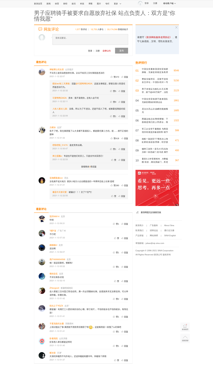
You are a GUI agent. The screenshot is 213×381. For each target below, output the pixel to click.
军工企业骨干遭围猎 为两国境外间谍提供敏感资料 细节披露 (155, 132)
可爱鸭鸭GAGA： (60, 97)
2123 (176, 90)
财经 (65, 3)
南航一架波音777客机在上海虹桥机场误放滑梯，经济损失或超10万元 (155, 142)
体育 (57, 3)
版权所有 (167, 254)
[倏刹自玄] (42, 276)
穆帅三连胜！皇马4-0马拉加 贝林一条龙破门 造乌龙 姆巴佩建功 (155, 152)
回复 (126, 77)
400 (177, 150)
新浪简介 (139, 225)
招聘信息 (154, 230)
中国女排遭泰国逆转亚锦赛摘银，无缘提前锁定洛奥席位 (155, 72)
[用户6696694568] (42, 262)
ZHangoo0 (54, 287)
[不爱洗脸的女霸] (42, 326)
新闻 (49, 3)
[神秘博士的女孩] (42, 72)
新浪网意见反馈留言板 (151, 212)
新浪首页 (38, 3)
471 (177, 140)
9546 (176, 70)
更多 (116, 3)
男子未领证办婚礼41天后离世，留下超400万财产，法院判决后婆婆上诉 (155, 92)
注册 (155, 3)
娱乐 (74, 3)
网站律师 (154, 235)
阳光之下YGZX (56, 305)
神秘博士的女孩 (57, 69)
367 (177, 160)
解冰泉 (53, 352)
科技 (82, 3)
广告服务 (154, 225)
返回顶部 (185, 338)
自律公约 (107, 50)
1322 (176, 120)
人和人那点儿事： (60, 108)
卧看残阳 (54, 338)
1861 (176, 100)
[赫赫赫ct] (42, 247)
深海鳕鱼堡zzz (56, 177)
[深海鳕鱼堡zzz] (42, 180)
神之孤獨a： (58, 155)
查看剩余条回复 (89, 166)
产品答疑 (139, 235)
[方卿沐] (42, 130)
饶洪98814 (54, 216)
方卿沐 (53, 127)
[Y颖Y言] (42, 233)
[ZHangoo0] (42, 290)
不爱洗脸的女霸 (57, 323)
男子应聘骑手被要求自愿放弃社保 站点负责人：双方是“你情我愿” (104, 16)
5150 (176, 80)
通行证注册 (169, 230)
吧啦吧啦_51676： (61, 144)
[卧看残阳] (42, 341)
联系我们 (139, 230)
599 (177, 130)
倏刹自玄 (54, 273)
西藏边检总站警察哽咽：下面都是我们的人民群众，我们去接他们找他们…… (155, 122)
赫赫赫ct (53, 244)
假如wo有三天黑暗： (62, 83)
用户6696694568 (57, 259)
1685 (176, 110)
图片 (99, 3)
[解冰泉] (42, 355)
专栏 (107, 3)
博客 (91, 3)
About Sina (169, 225)
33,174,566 (112, 29)
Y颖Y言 (53, 230)
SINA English (170, 235)
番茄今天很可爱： (60, 191)
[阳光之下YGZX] (42, 308)
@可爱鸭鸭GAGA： (85, 83)
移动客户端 (168, 3)
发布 (121, 50)
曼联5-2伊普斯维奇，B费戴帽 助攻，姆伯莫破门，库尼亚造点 (155, 162)
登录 (90, 50)
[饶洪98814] (42, 219)
